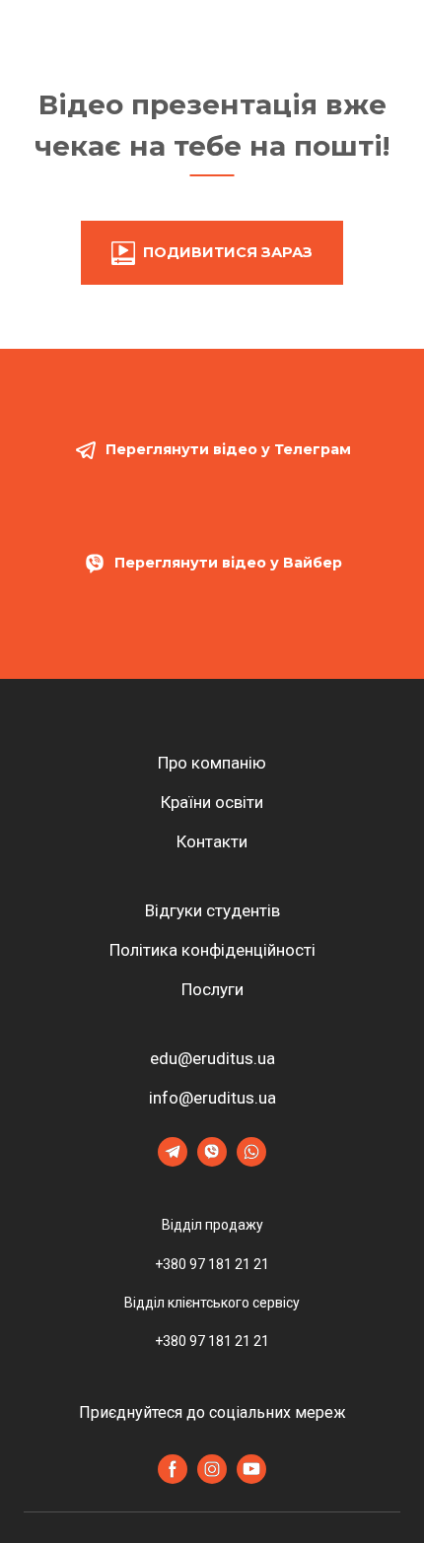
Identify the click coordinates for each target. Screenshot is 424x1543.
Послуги (212, 989)
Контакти (212, 841)
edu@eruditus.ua (212, 1058)
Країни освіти (212, 802)
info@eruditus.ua (212, 1097)
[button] (212, 253)
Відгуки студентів (212, 910)
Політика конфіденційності (212, 950)
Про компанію (212, 762)
